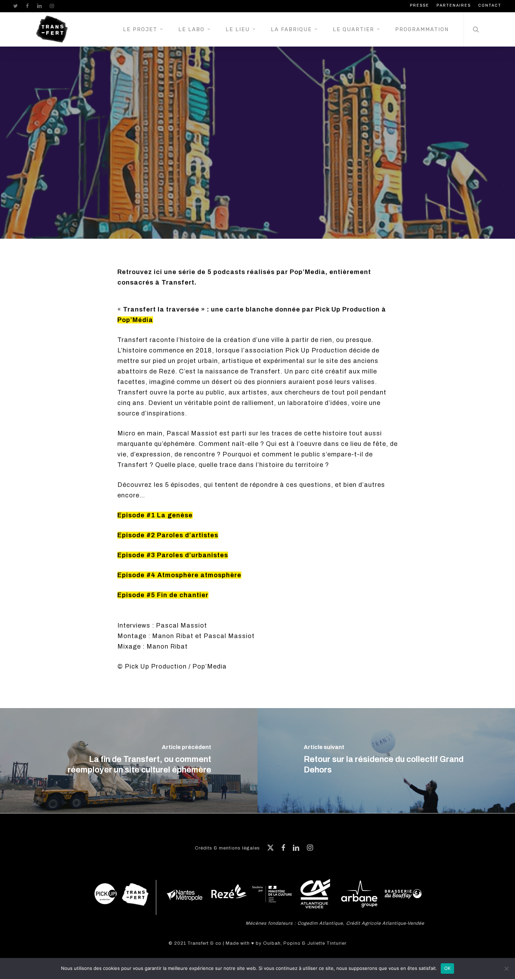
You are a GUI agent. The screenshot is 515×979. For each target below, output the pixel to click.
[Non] (506, 968)
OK (447, 968)
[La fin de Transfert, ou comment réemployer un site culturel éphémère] (129, 760)
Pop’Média (135, 319)
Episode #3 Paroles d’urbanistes (172, 555)
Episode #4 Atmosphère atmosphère (179, 575)
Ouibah (272, 943)
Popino (292, 943)
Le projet (287, 167)
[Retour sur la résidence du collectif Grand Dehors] (386, 760)
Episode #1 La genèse (155, 515)
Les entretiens (236, 167)
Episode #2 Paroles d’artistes (167, 535)
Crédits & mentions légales (227, 848)
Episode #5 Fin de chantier (162, 595)
